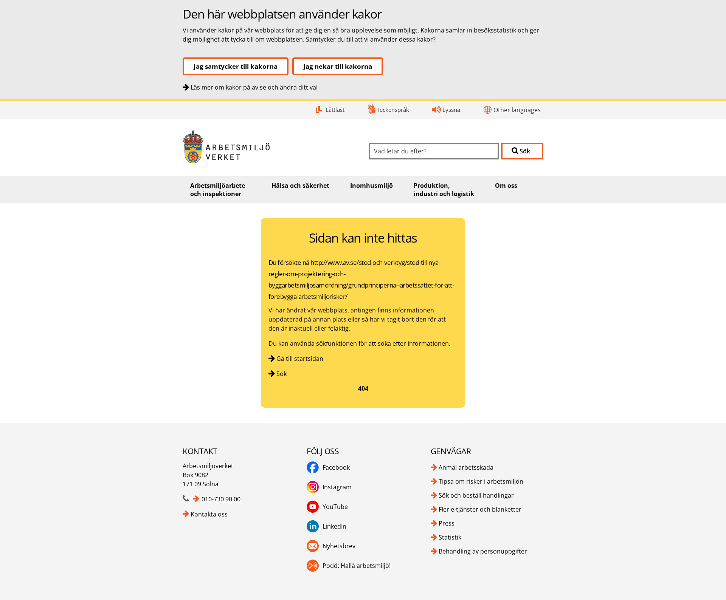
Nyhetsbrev (339, 546)
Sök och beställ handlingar (476, 495)
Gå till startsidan (299, 358)
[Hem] (270, 146)
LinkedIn (334, 526)
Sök (281, 374)
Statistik (450, 537)
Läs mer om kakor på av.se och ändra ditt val (254, 87)
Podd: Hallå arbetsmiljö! (357, 565)
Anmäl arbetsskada (466, 467)
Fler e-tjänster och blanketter (480, 509)
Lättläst (335, 109)
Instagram (337, 487)
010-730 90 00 (221, 499)
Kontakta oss (209, 514)
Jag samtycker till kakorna (236, 66)
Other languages (517, 110)
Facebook (336, 467)
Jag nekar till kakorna (337, 66)
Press (447, 523)
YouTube (335, 507)
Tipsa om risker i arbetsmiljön (481, 481)
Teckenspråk (393, 109)
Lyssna (451, 109)
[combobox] (434, 151)
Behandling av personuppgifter (483, 551)
